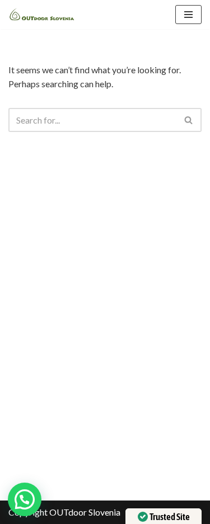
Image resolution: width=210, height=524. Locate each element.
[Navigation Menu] (188, 14)
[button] (24, 499)
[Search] (189, 120)
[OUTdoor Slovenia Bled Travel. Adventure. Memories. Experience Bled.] (42, 14)
